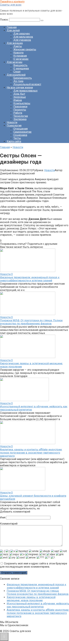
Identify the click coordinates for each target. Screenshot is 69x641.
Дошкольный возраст (27, 84)
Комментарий (8, 523)
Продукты (19, 109)
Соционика (20, 135)
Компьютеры (21, 103)
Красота (18, 52)
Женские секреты (24, 49)
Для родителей (16, 74)
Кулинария (20, 55)
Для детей (13, 30)
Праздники (20, 106)
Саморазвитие (22, 131)
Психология (14, 125)
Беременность (22, 78)
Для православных (25, 90)
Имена (17, 100)
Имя (2, 517)
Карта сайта (14, 141)
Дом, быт (19, 93)
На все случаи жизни (20, 87)
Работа (17, 112)
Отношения (20, 128)
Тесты (17, 138)
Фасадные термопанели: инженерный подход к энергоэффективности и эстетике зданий (29, 279)
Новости (12, 122)
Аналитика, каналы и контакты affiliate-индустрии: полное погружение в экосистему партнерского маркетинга (31, 452)
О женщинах (21, 68)
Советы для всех (10, 4)
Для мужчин (14, 62)
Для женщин (15, 43)
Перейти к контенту (12, 1)
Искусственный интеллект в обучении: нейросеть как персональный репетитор (38, 605)
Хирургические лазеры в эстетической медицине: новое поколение (31, 599)
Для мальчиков (23, 36)
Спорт (17, 71)
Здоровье (19, 97)
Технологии (20, 116)
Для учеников (22, 40)
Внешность (20, 65)
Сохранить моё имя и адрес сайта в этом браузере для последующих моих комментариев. (33, 565)
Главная (12, 27)
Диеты (17, 46)
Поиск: (4, 19)
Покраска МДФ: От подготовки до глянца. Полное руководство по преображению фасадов (31, 322)
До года (18, 81)
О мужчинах (20, 59)
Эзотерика (19, 119)
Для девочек (21, 33)
